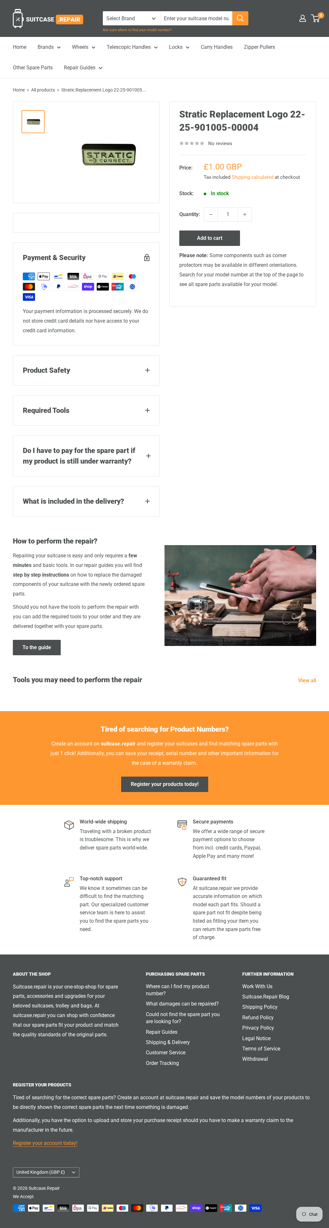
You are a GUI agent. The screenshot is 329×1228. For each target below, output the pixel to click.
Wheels (80, 47)
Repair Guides (79, 68)
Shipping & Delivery (168, 1042)
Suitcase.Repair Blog (265, 997)
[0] (316, 18)
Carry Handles (217, 47)
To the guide (36, 647)
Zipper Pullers (259, 47)
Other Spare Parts (33, 68)
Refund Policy (258, 1018)
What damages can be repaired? (182, 1004)
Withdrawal (255, 1059)
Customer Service (165, 1052)
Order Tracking (162, 1063)
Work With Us (257, 986)
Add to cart (209, 238)
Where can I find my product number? (177, 990)
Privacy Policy (258, 1028)
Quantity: (189, 214)
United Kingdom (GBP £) (40, 1172)
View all (307, 680)
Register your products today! (165, 784)
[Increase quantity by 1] (245, 214)
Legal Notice (256, 1038)
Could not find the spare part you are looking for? (183, 1017)
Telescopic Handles (129, 47)
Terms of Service (261, 1049)
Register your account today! (45, 1143)
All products (43, 89)
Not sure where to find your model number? (137, 30)
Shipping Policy (260, 1007)
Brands (46, 47)
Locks (175, 47)
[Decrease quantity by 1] (211, 214)
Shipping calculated (252, 177)
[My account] (302, 18)
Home (19, 47)
